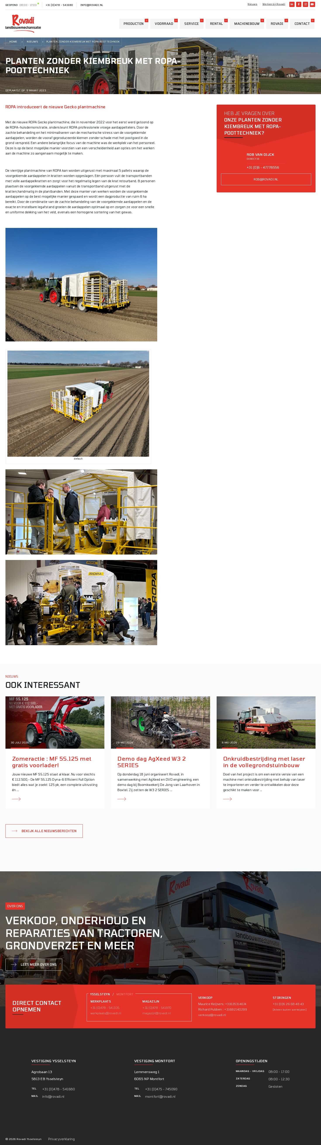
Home (13, 41)
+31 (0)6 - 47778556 (263, 167)
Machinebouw (246, 23)
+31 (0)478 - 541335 (105, 1007)
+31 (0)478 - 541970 (156, 1007)
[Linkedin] (292, 4)
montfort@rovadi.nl (160, 1096)
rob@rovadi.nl (266, 179)
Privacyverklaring (61, 1139)
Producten (133, 23)
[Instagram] (305, 4)
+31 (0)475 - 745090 (161, 1089)
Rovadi (277, 23)
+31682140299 (235, 1009)
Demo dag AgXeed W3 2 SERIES (151, 761)
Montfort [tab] (125, 994)
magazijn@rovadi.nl (156, 1013)
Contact (302, 23)
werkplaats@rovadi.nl (105, 1013)
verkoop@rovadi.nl (212, 1014)
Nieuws (252, 4)
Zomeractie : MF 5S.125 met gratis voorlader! (51, 761)
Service (191, 23)
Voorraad (164, 23)
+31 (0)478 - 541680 (59, 4)
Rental (216, 23)
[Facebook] (298, 4)
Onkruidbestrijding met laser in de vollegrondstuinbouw (264, 761)
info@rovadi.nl (91, 4)
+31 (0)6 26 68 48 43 (288, 1004)
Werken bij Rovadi (273, 4)
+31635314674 (236, 1004)
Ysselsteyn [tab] (100, 994)
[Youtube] (312, 4)
